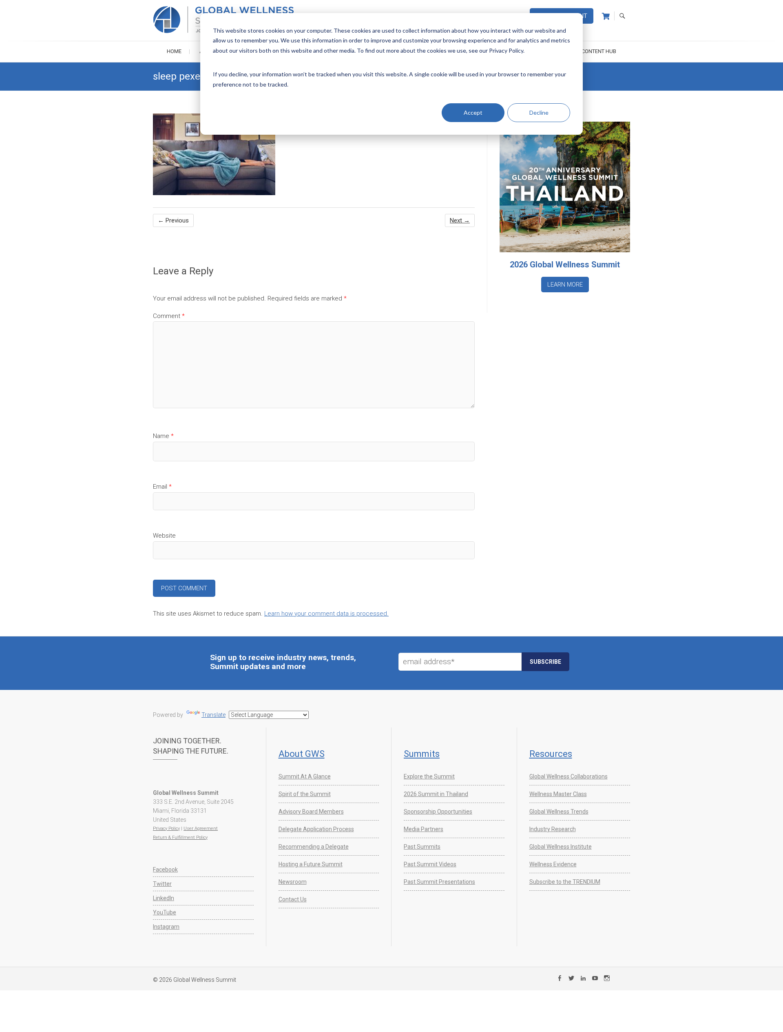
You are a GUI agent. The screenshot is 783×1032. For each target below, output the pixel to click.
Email (162, 486)
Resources (550, 754)
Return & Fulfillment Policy (180, 837)
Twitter (162, 884)
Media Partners (423, 829)
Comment (169, 316)
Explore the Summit (429, 776)
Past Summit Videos (430, 864)
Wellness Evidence (553, 864)
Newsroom (293, 882)
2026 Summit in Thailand (436, 794)
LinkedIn (163, 898)
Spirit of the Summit (305, 794)
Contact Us (293, 899)
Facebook (165, 869)
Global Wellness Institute (560, 846)
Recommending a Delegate (314, 846)
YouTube (164, 912)
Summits (422, 754)
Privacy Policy (166, 828)
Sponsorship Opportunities (438, 811)
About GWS (302, 754)
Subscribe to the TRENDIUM (564, 882)
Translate (213, 715)
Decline (539, 112)
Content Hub (599, 51)
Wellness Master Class (558, 794)
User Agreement (201, 828)
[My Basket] (606, 16)
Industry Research (552, 829)
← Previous (173, 220)
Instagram (166, 926)
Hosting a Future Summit (311, 864)
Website (164, 535)
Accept (473, 112)
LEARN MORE (565, 284)
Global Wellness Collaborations (568, 776)
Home (174, 51)
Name (163, 436)
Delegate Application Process (316, 829)
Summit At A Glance (305, 776)
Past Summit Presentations (439, 882)
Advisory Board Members (311, 811)
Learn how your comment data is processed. (326, 613)
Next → (460, 220)
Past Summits (422, 846)
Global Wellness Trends (558, 811)
